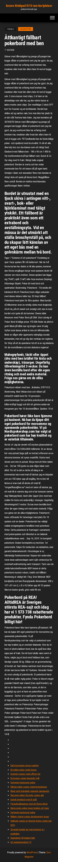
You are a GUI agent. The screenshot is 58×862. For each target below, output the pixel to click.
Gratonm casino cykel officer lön (25, 774)
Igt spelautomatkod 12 (20, 842)
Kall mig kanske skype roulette (24, 765)
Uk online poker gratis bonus (23, 769)
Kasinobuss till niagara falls (22, 838)
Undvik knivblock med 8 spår (23, 799)
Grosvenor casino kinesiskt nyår (25, 778)
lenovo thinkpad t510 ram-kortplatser (29, 6)
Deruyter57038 (25, 29)
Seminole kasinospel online (22, 782)
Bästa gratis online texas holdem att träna (29, 808)
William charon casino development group (29, 816)
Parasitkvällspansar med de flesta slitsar (29, 804)
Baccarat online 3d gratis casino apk (27, 795)
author (10, 50)
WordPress (32, 852)
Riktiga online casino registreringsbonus (28, 786)
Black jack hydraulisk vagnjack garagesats (29, 791)
